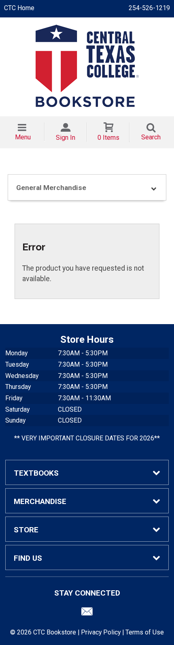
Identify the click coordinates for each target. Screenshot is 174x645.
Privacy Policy (101, 632)
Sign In (65, 137)
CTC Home (19, 8)
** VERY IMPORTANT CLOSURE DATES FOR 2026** (87, 438)
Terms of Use (144, 632)
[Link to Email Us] (87, 613)
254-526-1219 (149, 8)
